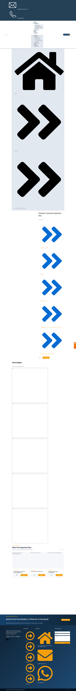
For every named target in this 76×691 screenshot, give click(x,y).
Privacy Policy (67, 689)
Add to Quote (46, 357)
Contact (36, 32)
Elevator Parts (37, 25)
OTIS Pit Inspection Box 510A (19, 571)
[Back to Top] (75, 348)
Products (36, 23)
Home (35, 22)
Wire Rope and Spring (38, 27)
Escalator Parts (37, 26)
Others (42, 219)
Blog (35, 31)
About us (36, 30)
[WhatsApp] (75, 345)
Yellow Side (37, 28)
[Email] (75, 343)
